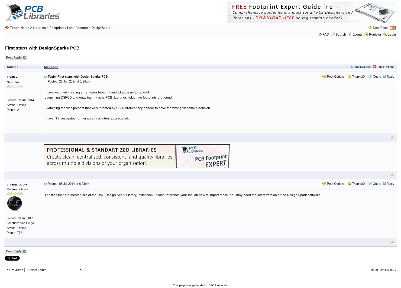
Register (375, 34)
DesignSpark (100, 28)
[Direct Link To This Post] (45, 76)
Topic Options (385, 67)
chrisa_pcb (16, 184)
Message (51, 67)
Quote (377, 76)
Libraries (39, 28)
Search (341, 34)
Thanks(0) (358, 76)
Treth (11, 77)
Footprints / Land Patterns (68, 28)
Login (392, 34)
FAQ (326, 34)
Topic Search (362, 67)
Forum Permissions (382, 269)
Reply (390, 76)
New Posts (380, 28)
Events (357, 34)
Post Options (335, 76)
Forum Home (19, 28)
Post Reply (14, 57)
